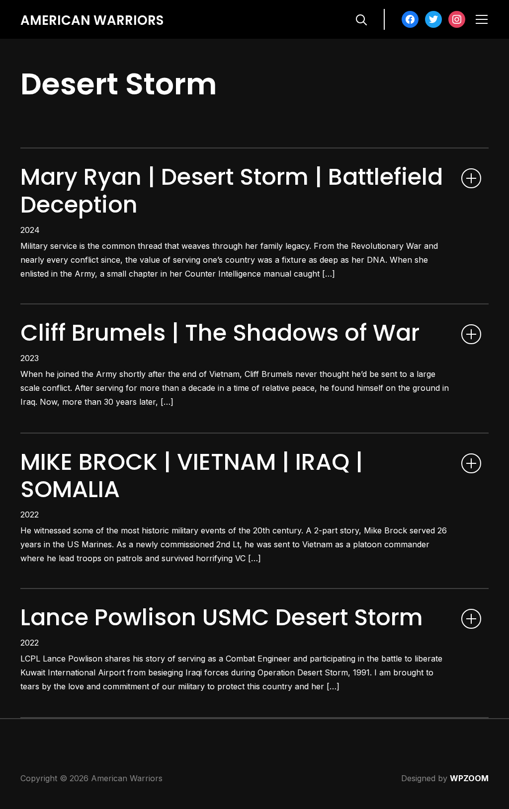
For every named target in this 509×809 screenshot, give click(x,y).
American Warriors (92, 20)
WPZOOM (469, 778)
